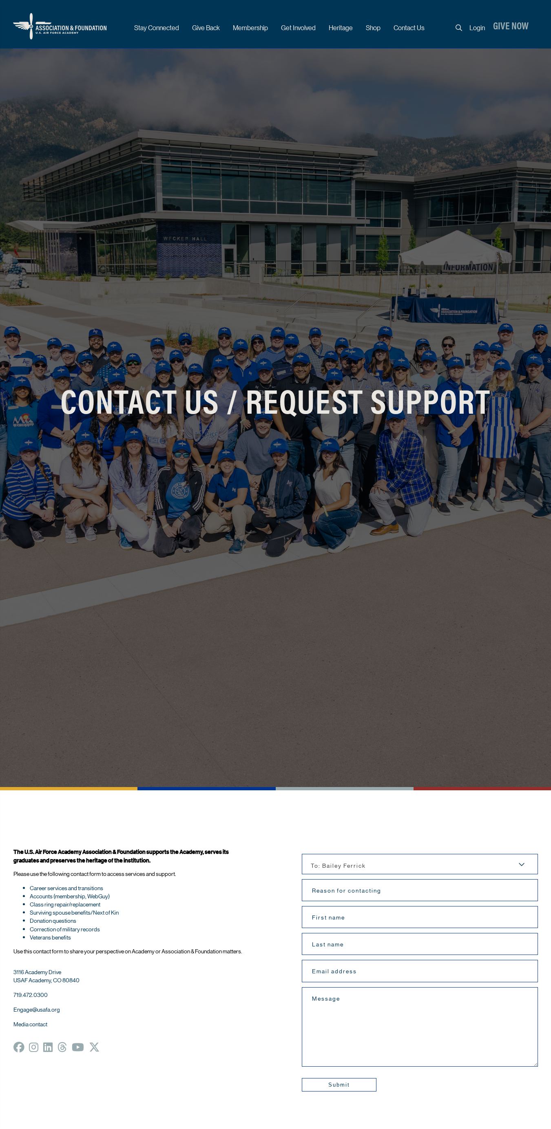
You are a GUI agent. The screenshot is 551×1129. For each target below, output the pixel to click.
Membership (250, 27)
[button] (339, 1085)
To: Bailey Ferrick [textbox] (338, 865)
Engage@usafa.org (36, 1009)
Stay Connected (156, 27)
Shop (373, 27)
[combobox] (420, 864)
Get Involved (298, 27)
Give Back (206, 27)
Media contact (30, 1024)
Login (477, 27)
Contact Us (409, 27)
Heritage (341, 27)
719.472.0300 (30, 994)
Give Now (511, 27)
